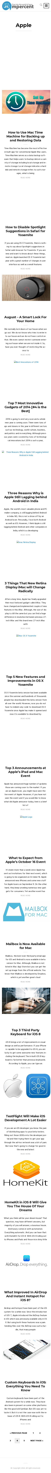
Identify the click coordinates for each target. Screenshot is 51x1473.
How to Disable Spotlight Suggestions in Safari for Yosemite (25, 231)
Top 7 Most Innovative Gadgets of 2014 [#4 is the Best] (25, 407)
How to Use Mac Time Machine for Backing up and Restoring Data (25, 136)
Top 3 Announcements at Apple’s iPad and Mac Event (25, 772)
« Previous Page (18, 1433)
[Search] (41, 4)
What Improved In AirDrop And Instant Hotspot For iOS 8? (25, 1296)
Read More (25, 177)
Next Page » (36, 1440)
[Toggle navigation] (46, 5)
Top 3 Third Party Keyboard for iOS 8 (25, 1032)
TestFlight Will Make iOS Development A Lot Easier (26, 1118)
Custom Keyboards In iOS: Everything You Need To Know (25, 1386)
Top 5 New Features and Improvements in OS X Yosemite (25, 681)
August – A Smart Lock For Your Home (25, 319)
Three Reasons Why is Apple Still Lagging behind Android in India (25, 497)
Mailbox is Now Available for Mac (25, 946)
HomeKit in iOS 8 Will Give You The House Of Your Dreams (25, 1206)
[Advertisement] (25, 63)
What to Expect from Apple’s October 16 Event (25, 860)
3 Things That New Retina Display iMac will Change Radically (25, 587)
